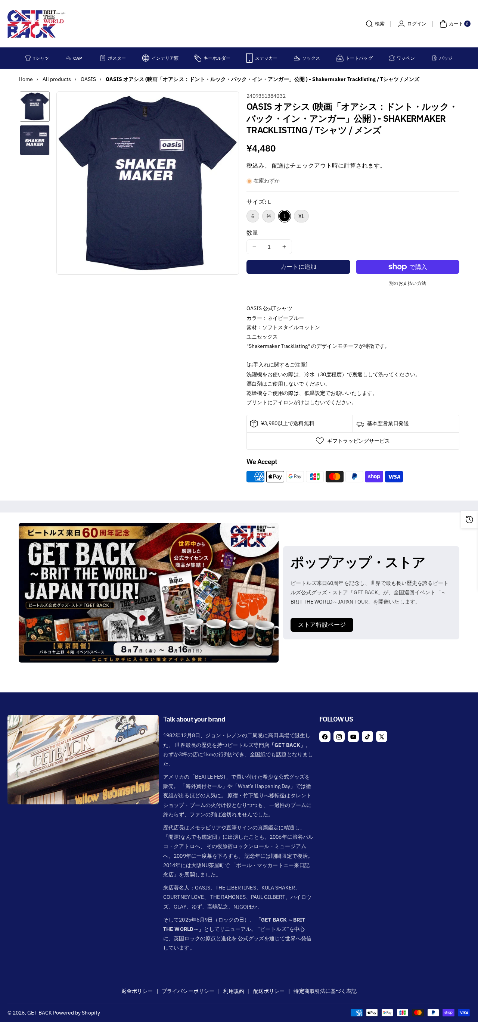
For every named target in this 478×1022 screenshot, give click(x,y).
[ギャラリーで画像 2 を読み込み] (35, 140)
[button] (374, 23)
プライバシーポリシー (188, 991)
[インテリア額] (145, 58)
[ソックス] (297, 58)
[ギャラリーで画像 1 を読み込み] (35, 106)
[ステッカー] (249, 58)
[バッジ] (435, 58)
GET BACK (39, 1012)
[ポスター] (103, 58)
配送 (278, 165)
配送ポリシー (269, 991)
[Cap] (68, 58)
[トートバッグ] (340, 58)
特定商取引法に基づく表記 (325, 991)
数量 (252, 232)
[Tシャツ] (28, 58)
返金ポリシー (137, 991)
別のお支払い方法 (407, 283)
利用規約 (233, 991)
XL (301, 216)
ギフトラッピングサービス (358, 440)
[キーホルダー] (197, 58)
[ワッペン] (392, 58)
